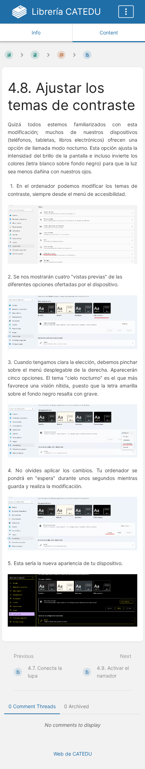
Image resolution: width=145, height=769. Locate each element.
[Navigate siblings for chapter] (48, 54)
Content (109, 33)
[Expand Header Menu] (126, 11)
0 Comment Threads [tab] (32, 706)
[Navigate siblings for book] (21, 54)
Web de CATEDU (72, 754)
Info (36, 33)
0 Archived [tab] (76, 706)
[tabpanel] (72, 725)
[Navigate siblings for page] (74, 54)
